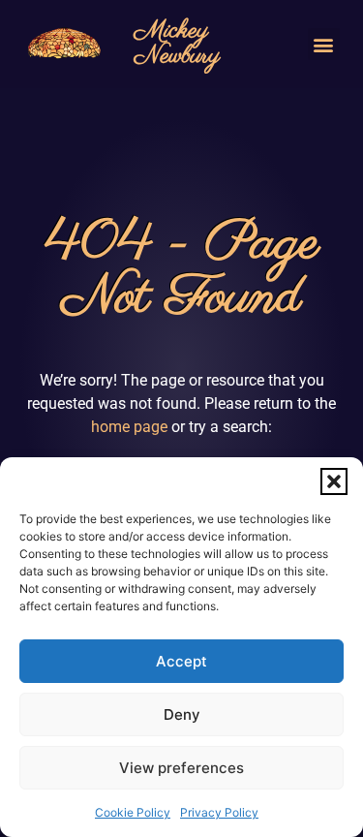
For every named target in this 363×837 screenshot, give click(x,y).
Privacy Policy (219, 812)
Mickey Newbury (177, 44)
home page (129, 427)
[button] (334, 481)
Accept (181, 661)
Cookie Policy (132, 812)
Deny (182, 714)
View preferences (181, 768)
